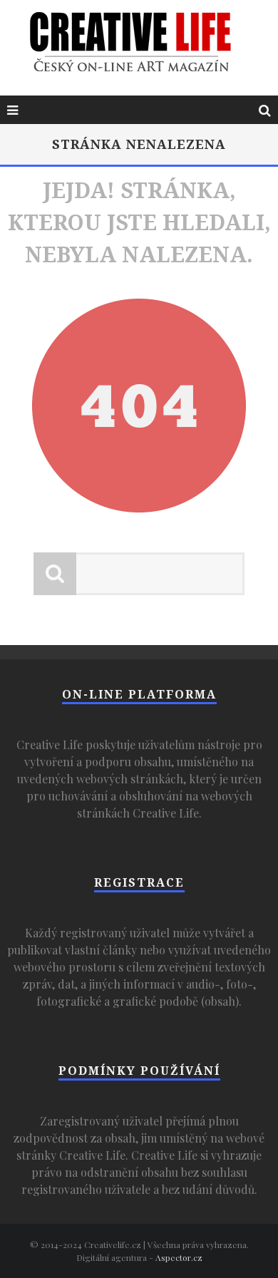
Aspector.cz (178, 1257)
